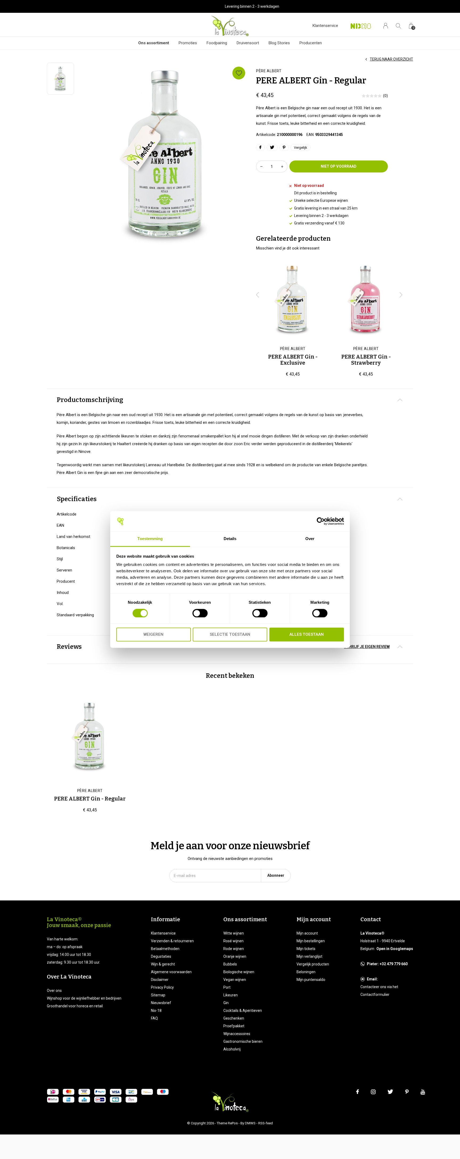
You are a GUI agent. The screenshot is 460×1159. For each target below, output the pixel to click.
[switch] (200, 613)
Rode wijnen (233, 949)
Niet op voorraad (338, 166)
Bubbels (230, 964)
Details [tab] (230, 539)
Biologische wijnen (238, 972)
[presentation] (257, 295)
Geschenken (233, 1018)
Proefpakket (233, 1026)
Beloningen (306, 972)
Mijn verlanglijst (309, 956)
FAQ (154, 1018)
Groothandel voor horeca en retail (75, 1006)
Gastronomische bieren (242, 1041)
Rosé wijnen (233, 941)
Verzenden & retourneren (172, 941)
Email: (372, 979)
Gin (226, 1003)
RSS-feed (265, 1123)
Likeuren (230, 995)
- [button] (261, 166)
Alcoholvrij (232, 1049)
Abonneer (275, 875)
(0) (385, 96)
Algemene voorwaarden (171, 972)
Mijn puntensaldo (311, 979)
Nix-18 (156, 1010)
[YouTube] (423, 1092)
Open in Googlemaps (394, 949)
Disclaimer (160, 979)
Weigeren (153, 634)
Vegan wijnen (234, 979)
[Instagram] (373, 1092)
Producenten (310, 43)
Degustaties (161, 956)
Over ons (54, 990)
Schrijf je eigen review (367, 647)
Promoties (188, 43)
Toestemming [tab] (150, 539)
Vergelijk (300, 148)
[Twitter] (390, 1092)
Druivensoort (248, 43)
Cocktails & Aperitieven (242, 1010)
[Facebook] (357, 1092)
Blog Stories (279, 43)
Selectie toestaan (230, 634)
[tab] (230, 400)
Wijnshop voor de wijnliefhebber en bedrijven (84, 998)
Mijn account (307, 933)
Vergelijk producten (313, 964)
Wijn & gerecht (163, 964)
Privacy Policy (162, 987)
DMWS (250, 1123)
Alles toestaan (306, 634)
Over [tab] (309, 539)
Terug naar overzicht (391, 59)
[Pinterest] (407, 1092)
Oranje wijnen (234, 956)
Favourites (238, 73)
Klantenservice (325, 25)
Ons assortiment (153, 43)
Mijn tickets (306, 949)
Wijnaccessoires (236, 1034)
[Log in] (385, 26)
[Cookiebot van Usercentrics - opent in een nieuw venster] (320, 521)
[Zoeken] (398, 26)
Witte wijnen (233, 933)
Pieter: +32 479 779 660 (387, 964)
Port (227, 987)
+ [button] (282, 166)
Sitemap (158, 995)
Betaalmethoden (165, 949)
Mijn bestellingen (311, 941)
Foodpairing (217, 43)
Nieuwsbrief (161, 1003)
